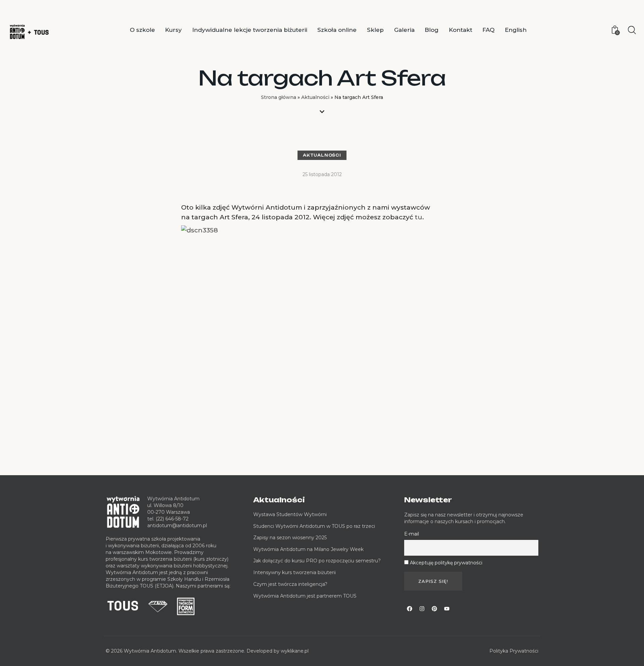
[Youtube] (446, 608)
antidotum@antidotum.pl (177, 525)
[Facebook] (409, 608)
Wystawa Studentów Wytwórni (290, 514)
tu (418, 217)
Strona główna (278, 97)
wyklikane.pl (295, 651)
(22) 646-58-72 (172, 519)
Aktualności (315, 97)
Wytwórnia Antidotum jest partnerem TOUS (305, 596)
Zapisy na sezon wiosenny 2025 (290, 538)
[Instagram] (422, 608)
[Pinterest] (434, 608)
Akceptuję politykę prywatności (446, 563)
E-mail (411, 534)
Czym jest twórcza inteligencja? (290, 584)
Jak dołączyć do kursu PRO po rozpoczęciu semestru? (317, 561)
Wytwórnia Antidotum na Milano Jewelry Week (308, 549)
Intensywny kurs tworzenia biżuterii (295, 572)
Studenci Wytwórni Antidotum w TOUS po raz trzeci (314, 526)
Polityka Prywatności (513, 651)
